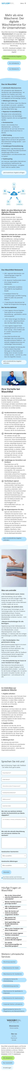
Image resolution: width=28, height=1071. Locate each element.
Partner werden (14, 1028)
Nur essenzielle (7, 1063)
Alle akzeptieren (8, 1058)
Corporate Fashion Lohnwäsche (12, 1004)
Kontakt (14, 1040)
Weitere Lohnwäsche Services (12, 955)
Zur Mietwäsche (14, 69)
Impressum (17, 1054)
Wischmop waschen (9, 962)
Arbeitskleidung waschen (10, 986)
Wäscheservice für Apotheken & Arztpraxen (13, 992)
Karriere (14, 1036)
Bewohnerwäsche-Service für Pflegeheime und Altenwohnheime (13, 1010)
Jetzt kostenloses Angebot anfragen (14, 172)
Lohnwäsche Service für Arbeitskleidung (10, 980)
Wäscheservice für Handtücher (12, 974)
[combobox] (14, 856)
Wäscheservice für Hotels (11, 968)
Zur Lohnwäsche (14, 63)
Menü (22, 3)
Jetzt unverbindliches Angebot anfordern (12, 57)
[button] (14, 897)
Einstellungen (7, 1068)
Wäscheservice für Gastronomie (13, 998)
